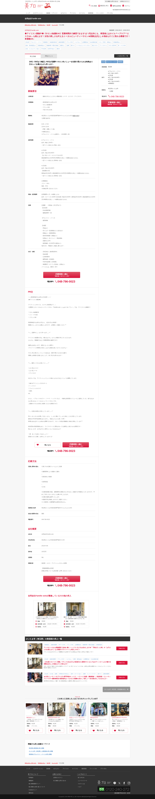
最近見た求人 (104, 5)
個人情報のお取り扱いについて (37, 786)
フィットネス (100, 13)
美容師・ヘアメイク (51, 13)
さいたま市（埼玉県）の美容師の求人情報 (41, 751)
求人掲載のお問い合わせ (111, 1)
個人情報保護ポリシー (34, 783)
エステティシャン (38, 13)
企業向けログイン (124, 1)
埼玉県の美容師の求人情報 (36, 748)
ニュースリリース (82, 780)
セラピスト (64, 13)
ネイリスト (82, 13)
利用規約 (31, 777)
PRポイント (49, 56)
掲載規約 (31, 780)
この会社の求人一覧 (122, 56)
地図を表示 (76, 115)
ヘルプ (79, 786)
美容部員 (90, 13)
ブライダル (110, 13)
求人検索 (94, 6)
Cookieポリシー (33, 789)
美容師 (48, 768)
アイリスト (73, 13)
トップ (28, 13)
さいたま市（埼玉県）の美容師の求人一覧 (116, 689)
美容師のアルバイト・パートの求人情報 (40, 754)
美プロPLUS (81, 777)
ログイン (127, 6)
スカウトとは (81, 783)
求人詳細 (33, 56)
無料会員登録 (117, 6)
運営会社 (31, 793)
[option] (47, 614)
